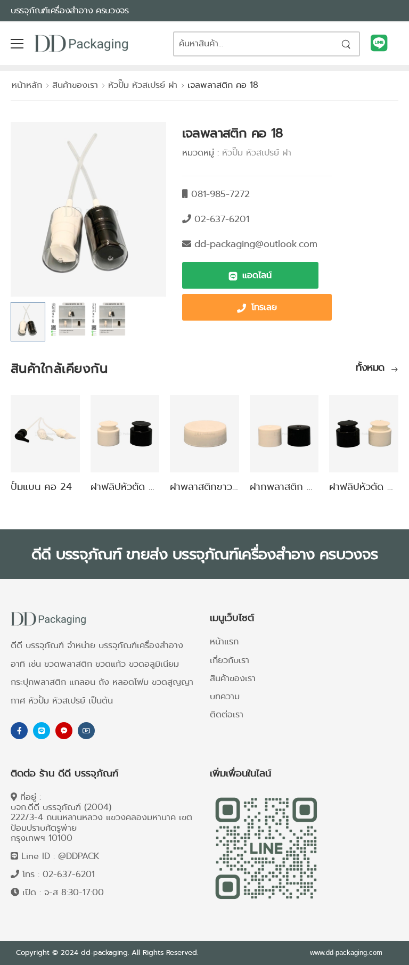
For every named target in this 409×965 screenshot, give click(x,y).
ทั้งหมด (372, 368)
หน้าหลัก (27, 85)
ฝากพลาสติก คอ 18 (291, 487)
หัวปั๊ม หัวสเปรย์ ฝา (142, 85)
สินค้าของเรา (75, 85)
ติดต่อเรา (226, 714)
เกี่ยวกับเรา (229, 660)
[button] (250, 275)
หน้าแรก (224, 641)
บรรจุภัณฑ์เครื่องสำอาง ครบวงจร (70, 10)
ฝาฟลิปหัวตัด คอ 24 (133, 487)
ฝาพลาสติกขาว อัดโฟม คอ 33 (232, 487)
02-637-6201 (69, 874)
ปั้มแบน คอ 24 (41, 487)
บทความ (225, 696)
